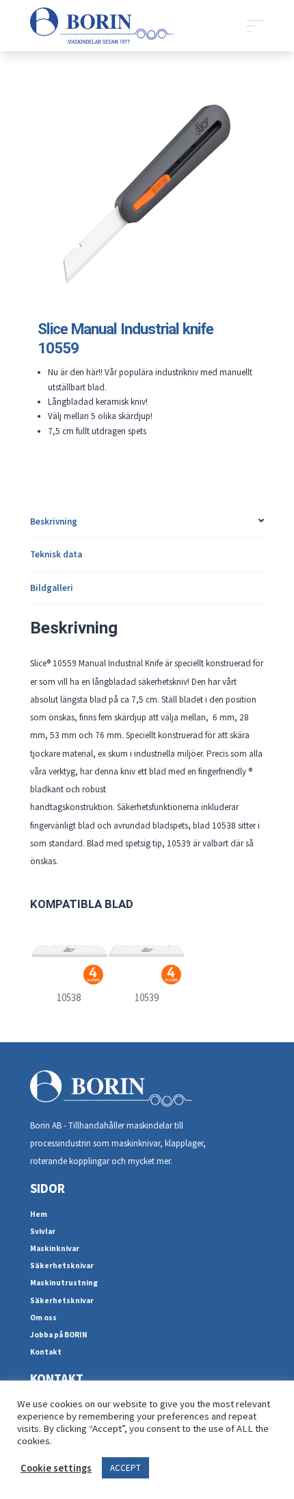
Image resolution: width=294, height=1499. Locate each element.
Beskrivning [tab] (53, 521)
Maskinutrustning (64, 1282)
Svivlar (42, 1231)
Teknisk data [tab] (56, 554)
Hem (38, 1214)
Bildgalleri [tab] (51, 588)
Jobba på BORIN (59, 1334)
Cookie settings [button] (56, 1468)
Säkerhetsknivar (62, 1265)
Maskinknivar (54, 1248)
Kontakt (46, 1352)
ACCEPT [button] (125, 1468)
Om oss (43, 1317)
